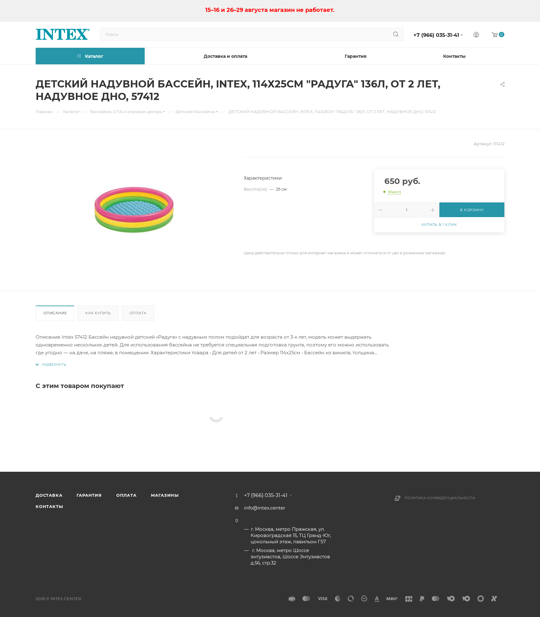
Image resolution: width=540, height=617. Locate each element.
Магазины (165, 495)
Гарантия (89, 495)
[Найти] (395, 34)
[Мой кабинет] (476, 35)
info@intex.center (264, 508)
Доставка (49, 495)
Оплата (138, 313)
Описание (55, 313)
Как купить (98, 313)
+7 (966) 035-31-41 (436, 35)
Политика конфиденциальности (440, 498)
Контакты (49, 506)
